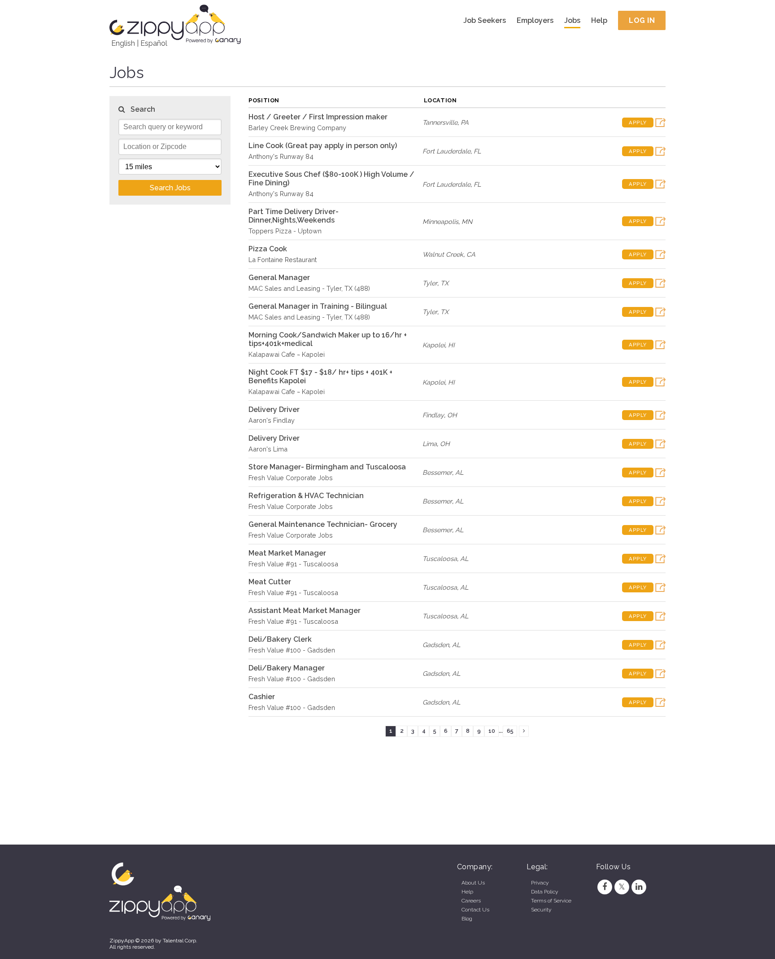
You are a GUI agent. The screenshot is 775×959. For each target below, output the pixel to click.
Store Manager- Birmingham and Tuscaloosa (327, 467)
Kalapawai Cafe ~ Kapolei (286, 354)
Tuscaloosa (439, 558)
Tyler (429, 283)
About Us (473, 883)
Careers (471, 901)
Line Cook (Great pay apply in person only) (322, 145)
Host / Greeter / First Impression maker (318, 117)
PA (465, 122)
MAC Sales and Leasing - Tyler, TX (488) (309, 288)
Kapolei (433, 345)
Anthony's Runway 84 (280, 156)
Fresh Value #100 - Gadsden (291, 650)
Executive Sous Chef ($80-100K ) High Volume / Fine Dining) (331, 178)
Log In (642, 20)
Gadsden (435, 644)
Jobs (572, 20)
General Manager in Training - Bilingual (317, 306)
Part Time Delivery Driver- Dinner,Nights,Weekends (293, 215)
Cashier (261, 696)
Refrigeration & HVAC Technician (306, 495)
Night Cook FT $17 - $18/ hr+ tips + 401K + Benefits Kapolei (320, 376)
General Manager (279, 277)
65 (510, 730)
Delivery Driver (274, 409)
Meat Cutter (269, 582)
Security (541, 909)
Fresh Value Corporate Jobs (290, 478)
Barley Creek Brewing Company (297, 127)
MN (467, 221)
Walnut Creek (442, 254)
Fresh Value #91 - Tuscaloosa (293, 564)
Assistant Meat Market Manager (304, 610)
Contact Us (475, 909)
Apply (638, 122)
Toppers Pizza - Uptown (285, 231)
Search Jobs (170, 188)
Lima (429, 443)
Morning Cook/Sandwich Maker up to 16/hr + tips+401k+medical (327, 339)
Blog (467, 918)
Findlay (433, 415)
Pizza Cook (267, 249)
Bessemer (437, 472)
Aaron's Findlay (271, 420)
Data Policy (544, 892)
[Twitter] (621, 886)
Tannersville (439, 122)
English (123, 43)
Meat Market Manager (287, 553)
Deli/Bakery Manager (286, 668)
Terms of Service (551, 901)
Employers (535, 20)
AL (459, 472)
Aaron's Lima (267, 449)
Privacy (540, 883)
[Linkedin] (639, 886)
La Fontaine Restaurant (282, 259)
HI (451, 345)
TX (444, 283)
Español (153, 43)
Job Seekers (484, 20)
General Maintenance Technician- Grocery (322, 524)
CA (470, 254)
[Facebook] (604, 886)
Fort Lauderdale (446, 151)
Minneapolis (440, 221)
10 (491, 730)
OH (452, 415)
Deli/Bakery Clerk (280, 639)
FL (477, 151)
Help (599, 20)
